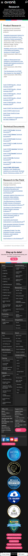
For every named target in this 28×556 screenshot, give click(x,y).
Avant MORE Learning (5, 364)
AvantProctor (5, 316)
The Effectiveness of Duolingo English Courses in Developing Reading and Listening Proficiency (13, 203)
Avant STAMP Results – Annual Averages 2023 (12, 94)
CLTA (18, 368)
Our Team (18, 338)
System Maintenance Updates (19, 315)
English (22, 554)
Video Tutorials (19, 298)
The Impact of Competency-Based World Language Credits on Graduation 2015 (13, 215)
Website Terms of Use (14, 538)
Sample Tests (19, 290)
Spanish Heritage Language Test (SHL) (6, 306)
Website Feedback (20, 352)
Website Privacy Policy (6, 376)
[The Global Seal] (14, 468)
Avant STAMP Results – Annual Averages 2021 (12, 103)
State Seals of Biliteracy (19, 276)
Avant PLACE (5, 298)
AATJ (18, 374)
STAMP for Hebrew (6, 292)
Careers (18, 343)
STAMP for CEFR (6, 279)
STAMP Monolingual (7, 284)
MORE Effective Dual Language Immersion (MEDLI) (7, 368)
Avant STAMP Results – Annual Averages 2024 (12, 90)
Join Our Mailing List (8, 444)
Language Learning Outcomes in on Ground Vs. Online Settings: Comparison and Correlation (13, 197)
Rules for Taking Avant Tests (6, 383)
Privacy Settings (6, 554)
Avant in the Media (6, 341)
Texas (18, 390)
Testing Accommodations (6, 395)
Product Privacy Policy (6, 399)
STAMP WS (4, 273)
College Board (20, 371)
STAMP (4, 268)
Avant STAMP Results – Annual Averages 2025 (12, 85)
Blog (3, 335)
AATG (18, 360)
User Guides (19, 293)
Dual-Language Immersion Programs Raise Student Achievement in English (13, 226)
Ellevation (18, 328)
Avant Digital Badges (19, 272)
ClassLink (18, 325)
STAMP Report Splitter (5, 323)
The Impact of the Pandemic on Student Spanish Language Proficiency (12, 209)
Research (4, 355)
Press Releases (6, 338)
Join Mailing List (6, 343)
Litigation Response (7, 346)
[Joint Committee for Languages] (14, 511)
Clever (17, 322)
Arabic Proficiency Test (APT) (6, 310)
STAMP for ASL (5, 290)
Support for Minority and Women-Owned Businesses (7, 387)
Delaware (19, 384)
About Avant (18, 335)
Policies (4, 373)
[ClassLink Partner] (14, 483)
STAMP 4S (4, 270)
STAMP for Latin (6, 295)
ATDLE (18, 366)
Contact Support (18, 430)
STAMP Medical (6, 287)
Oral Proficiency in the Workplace (12, 238)
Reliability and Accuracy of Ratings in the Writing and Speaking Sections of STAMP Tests (14, 50)
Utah (18, 392)
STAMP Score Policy (7, 379)
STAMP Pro (4, 281)
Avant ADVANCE (6, 360)
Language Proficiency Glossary (20, 302)
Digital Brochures (20, 309)
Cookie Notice (14, 541)
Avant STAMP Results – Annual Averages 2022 (12, 99)
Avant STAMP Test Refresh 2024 (12, 108)
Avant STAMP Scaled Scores (11, 110)
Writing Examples (20, 295)
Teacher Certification (19, 284)
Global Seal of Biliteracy (19, 280)
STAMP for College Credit (20, 269)
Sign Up (14, 259)
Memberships (19, 377)
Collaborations (19, 357)
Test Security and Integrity (6, 391)
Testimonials (19, 341)
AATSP (18, 363)
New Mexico (19, 387)
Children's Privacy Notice (14, 547)
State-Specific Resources (19, 306)
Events (17, 311)
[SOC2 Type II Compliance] (14, 454)
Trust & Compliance (20, 349)
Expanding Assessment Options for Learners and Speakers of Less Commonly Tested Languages (14, 37)
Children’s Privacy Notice (6, 403)
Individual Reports (6, 352)
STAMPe (4, 276)
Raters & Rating (19, 346)
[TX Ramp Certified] (14, 497)
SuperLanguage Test (6, 302)
